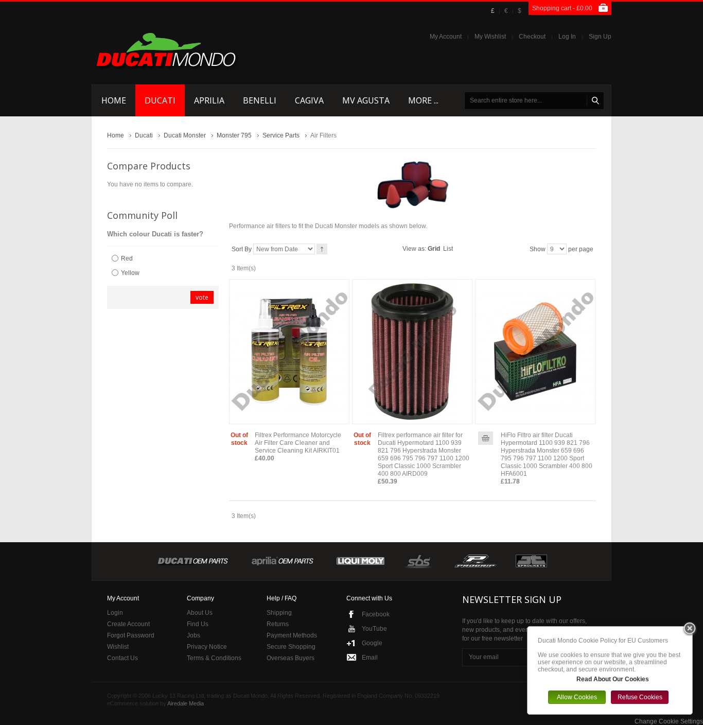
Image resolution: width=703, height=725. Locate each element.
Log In (567, 36)
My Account (446, 36)
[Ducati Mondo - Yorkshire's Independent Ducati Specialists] (166, 49)
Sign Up (600, 36)
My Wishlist (490, 36)
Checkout (532, 36)
